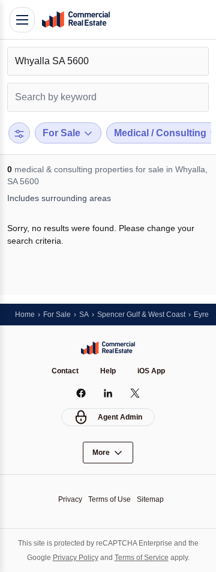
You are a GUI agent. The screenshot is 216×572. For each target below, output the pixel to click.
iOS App (151, 371)
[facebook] (81, 393)
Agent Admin (120, 417)
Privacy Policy (75, 557)
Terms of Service (142, 557)
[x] (135, 393)
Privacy (70, 499)
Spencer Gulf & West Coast (141, 314)
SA (84, 314)
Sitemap (150, 499)
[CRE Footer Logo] (108, 348)
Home (25, 314)
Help (108, 371)
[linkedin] (108, 393)
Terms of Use (109, 499)
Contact (65, 371)
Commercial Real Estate (76, 19)
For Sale (57, 314)
